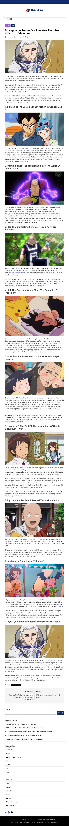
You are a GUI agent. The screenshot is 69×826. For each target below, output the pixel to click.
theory (42, 539)
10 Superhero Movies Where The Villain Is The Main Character (24, 728)
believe (20, 273)
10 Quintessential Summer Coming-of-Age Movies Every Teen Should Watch (29, 731)
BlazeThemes (51, 819)
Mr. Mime (60, 606)
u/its (56, 665)
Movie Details (10, 791)
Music (8, 794)
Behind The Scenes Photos (14, 757)
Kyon (13, 474)
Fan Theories (16, 685)
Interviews (9, 779)
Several (11, 273)
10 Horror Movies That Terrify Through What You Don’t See (23, 735)
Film (7, 768)
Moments (9, 787)
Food (7, 772)
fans (16, 273)
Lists (12, 26)
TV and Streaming (11, 802)
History (8, 776)
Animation (9, 750)
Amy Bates (9, 37)
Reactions (9, 798)
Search (7, 709)
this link (24, 417)
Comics (8, 765)
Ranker (47, 822)
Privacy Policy (54, 822)
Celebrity (8, 761)
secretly (12, 209)
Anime (7, 26)
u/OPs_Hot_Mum (24, 150)
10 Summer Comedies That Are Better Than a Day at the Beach (25, 739)
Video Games (10, 806)
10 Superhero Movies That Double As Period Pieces (21, 724)
